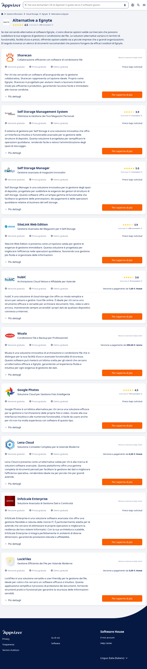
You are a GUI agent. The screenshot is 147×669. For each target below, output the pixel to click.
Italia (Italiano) (116, 658)
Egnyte (45, 14)
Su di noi (55, 637)
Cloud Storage (32, 14)
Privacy (5, 638)
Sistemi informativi (15, 14)
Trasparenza (8, 644)
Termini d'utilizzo (10, 650)
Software (55, 643)
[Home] (2, 14)
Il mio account (107, 637)
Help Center (106, 643)
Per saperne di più (122, 94)
